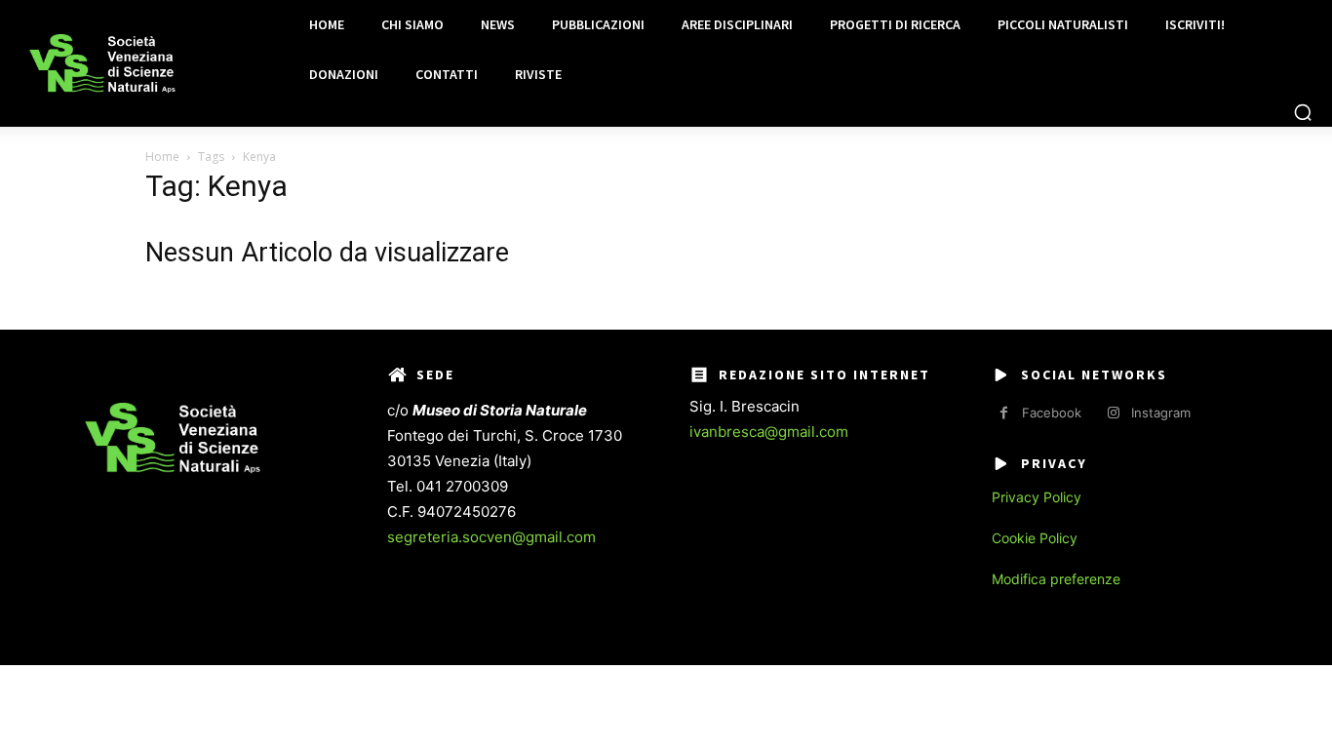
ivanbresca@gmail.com (768, 431)
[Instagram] (1113, 413)
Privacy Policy (1036, 497)
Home (162, 156)
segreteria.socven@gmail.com (491, 537)
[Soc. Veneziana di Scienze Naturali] (102, 64)
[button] (1302, 112)
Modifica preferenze (1056, 579)
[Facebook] (1004, 413)
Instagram (1161, 412)
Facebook (1051, 412)
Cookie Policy (1034, 538)
